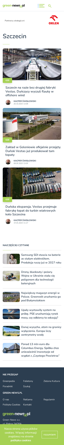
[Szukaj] (50, 6)
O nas (6, 399)
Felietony (28, 381)
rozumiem (50, 434)
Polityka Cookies (11, 404)
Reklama (27, 399)
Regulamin (49, 399)
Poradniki (8, 386)
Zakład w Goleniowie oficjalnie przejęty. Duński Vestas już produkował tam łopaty (33, 151)
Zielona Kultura (52, 381)
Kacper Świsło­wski (25, 101)
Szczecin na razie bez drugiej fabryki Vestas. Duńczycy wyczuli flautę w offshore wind (30, 91)
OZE (7, 80)
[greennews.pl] (14, 6)
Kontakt (27, 404)
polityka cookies (21, 440)
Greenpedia (9, 381)
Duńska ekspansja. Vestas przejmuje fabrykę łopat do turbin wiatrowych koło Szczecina (31, 210)
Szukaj (26, 386)
